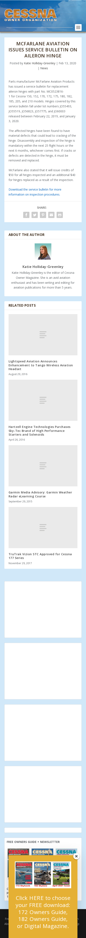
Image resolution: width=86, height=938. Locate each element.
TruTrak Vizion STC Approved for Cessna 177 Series (40, 556)
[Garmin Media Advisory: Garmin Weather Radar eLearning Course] (43, 465)
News (44, 68)
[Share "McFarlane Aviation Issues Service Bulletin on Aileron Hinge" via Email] (51, 215)
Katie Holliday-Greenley (39, 63)
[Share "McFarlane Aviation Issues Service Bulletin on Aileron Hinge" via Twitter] (34, 215)
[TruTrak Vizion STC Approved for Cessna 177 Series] (43, 527)
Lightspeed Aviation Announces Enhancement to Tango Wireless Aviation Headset (41, 365)
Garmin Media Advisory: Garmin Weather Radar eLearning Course (40, 494)
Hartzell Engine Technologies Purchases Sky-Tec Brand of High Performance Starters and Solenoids (40, 430)
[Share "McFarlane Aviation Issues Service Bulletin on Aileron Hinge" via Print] (60, 215)
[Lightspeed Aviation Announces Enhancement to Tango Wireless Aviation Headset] (43, 334)
